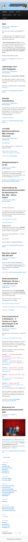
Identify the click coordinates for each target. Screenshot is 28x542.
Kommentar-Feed (6, 526)
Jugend (24, 272)
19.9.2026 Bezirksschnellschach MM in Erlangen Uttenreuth (11, 132)
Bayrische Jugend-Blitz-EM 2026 (9, 254)
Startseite (4, 11)
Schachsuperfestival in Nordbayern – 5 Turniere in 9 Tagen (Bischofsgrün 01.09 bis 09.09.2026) (10, 321)
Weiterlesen (5, 87)
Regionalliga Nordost (7, 468)
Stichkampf (12, 179)
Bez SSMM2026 (5, 143)
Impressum (4, 18)
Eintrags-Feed (5, 524)
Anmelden (4, 522)
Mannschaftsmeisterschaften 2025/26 (10, 181)
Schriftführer (5, 259)
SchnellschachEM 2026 (7, 489)
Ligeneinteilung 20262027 (7, 117)
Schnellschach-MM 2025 (8, 492)
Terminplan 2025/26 (6, 478)
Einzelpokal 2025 (6, 487)
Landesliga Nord (6, 466)
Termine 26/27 (13, 400)
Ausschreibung (13, 156)
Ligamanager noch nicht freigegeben (9, 67)
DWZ (15, 15)
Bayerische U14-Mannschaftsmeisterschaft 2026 (12, 409)
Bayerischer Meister (17, 272)
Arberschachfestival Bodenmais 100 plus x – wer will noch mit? (11, 281)
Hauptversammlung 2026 (8, 507)
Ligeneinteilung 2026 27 (7, 222)
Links (19, 15)
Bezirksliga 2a (5, 471)
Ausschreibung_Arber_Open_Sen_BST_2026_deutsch (14, 307)
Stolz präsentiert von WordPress (14, 539)
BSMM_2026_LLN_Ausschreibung (10, 151)
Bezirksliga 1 (5, 469)
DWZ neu (4, 60)
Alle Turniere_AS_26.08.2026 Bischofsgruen (12, 338)
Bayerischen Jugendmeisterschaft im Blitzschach (13, 264)
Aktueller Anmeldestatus (8, 99)
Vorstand (18, 11)
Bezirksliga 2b (5, 472)
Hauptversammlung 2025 (8, 508)
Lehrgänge (4, 501)
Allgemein (12, 58)
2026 (11, 272)
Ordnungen (11, 11)
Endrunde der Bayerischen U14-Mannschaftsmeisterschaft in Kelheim (13, 441)
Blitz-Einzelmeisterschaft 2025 (9, 490)
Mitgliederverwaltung (6, 15)
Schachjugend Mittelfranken (9, 510)
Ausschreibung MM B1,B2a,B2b (9, 219)
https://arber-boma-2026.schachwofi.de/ (11, 303)
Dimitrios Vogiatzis (6, 72)
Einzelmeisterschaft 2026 (8, 485)
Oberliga (4, 464)
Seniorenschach (5, 400)
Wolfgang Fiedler (5, 28)
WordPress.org (5, 527)
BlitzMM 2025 (5, 495)
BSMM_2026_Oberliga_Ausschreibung (11, 152)
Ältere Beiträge (6, 457)
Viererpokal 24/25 (6, 494)
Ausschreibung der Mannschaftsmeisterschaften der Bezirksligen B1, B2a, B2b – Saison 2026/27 (13, 192)
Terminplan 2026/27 (6, 480)
